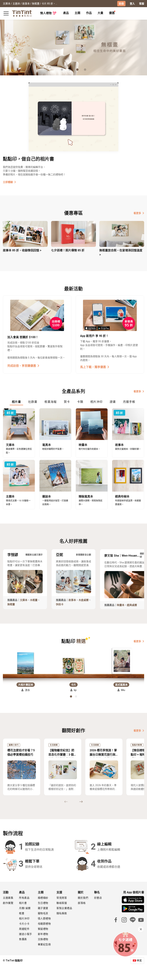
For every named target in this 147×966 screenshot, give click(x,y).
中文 (139, 960)
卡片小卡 (24, 923)
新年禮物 (43, 934)
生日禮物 (43, 903)
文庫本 (23, 600)
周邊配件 (24, 928)
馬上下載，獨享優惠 (93, 367)
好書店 (98, 897)
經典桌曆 (132, 605)
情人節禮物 (44, 918)
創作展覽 (8, 903)
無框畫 (11, 604)
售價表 (23, 939)
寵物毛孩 (43, 913)
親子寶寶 (43, 908)
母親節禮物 (44, 923)
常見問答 (61, 897)
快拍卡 (59, 604)
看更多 (137, 213)
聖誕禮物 (43, 928)
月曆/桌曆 (25, 908)
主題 (77, 13)
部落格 (82, 903)
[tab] (66, 13)
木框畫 (33, 600)
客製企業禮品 (64, 908)
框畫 (21, 913)
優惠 (112, 13)
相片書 (23, 903)
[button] (26, 662)
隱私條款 (61, 913)
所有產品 (24, 897)
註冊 (121, 3)
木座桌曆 (84, 600)
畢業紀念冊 (44, 944)
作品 (89, 13)
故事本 (72, 600)
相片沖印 (24, 918)
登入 (132, 3)
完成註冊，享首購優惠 (21, 365)
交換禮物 (43, 939)
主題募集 (8, 897)
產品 (66, 13)
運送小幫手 (25, 934)
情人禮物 (46, 13)
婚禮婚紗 (43, 897)
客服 (141, 3)
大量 (100, 13)
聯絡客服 (61, 903)
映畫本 (120, 605)
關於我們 (83, 897)
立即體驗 (8, 182)
